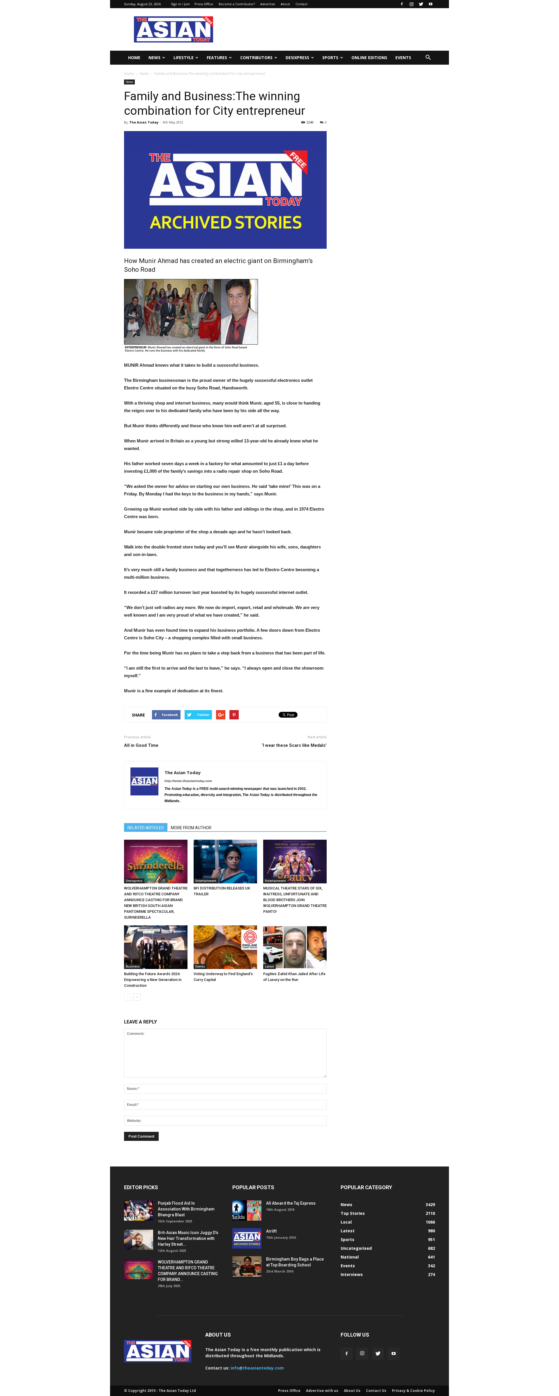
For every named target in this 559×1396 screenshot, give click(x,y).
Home (134, 57)
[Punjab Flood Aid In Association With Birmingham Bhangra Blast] (138, 1210)
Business (133, 966)
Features (217, 57)
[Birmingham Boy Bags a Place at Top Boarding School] (246, 1266)
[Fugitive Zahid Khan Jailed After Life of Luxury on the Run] (295, 947)
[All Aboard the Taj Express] (246, 1210)
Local (346, 1222)
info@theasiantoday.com (257, 1368)
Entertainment (205, 881)
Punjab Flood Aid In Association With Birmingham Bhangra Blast (186, 1209)
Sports (330, 57)
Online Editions (369, 57)
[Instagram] (411, 4)
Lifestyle (184, 57)
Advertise (267, 4)
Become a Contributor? (237, 4)
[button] (428, 58)
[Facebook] (401, 4)
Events (403, 57)
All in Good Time (141, 745)
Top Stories (353, 1213)
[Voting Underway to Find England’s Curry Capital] (225, 947)
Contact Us (376, 1390)
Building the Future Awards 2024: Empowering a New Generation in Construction (152, 980)
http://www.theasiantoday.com (188, 781)
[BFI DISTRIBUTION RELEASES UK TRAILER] (225, 861)
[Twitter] (421, 4)
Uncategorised (356, 1248)
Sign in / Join (180, 4)
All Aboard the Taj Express (291, 1203)
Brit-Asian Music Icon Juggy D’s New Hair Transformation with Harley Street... (188, 1238)
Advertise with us (322, 1390)
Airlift (271, 1231)
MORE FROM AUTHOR (191, 827)
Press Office (203, 4)
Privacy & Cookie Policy (413, 1390)
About (285, 4)
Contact (301, 4)
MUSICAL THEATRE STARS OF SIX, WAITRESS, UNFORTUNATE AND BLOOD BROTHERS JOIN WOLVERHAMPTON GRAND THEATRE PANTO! (295, 900)
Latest (269, 966)
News (154, 57)
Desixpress (134, 881)
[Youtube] (430, 4)
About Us (352, 1390)
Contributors (256, 57)
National (350, 1257)
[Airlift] (246, 1238)
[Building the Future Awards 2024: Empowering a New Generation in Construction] (155, 947)
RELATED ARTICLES (146, 827)
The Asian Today (143, 122)
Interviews (352, 1274)
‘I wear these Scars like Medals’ (294, 745)
